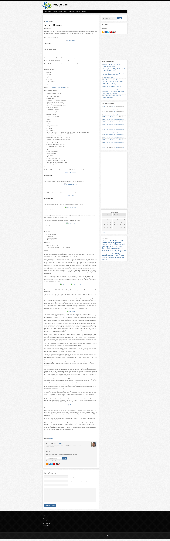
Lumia (105, 252)
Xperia (104, 259)
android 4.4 (120, 240)
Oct (120, 109)
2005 (104, 147)
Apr (111, 109)
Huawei (104, 250)
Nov (121, 109)
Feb (107, 116)
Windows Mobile (110, 257)
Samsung (116, 253)
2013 (104, 127)
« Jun (103, 232)
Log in (43, 518)
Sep (118, 119)
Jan (106, 116)
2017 (104, 116)
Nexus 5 (118, 252)
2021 (104, 114)
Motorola (110, 252)
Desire (112, 245)
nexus (114, 252)
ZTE (107, 259)
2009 (104, 137)
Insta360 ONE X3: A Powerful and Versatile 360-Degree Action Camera (113, 92)
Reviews (55, 11)
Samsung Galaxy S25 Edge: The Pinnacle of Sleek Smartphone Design (114, 69)
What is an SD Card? (108, 77)
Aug (117, 109)
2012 (104, 129)
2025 (104, 106)
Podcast (65, 11)
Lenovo (124, 250)
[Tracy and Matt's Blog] (47, 8)
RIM (111, 254)
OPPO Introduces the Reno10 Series (112, 86)
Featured (119, 244)
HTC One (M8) (112, 248)
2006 (104, 144)
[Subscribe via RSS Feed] (47, 464)
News (49, 11)
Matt (47, 21)
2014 (104, 124)
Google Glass (115, 247)
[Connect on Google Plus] (57, 464)
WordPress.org (46, 525)
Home (45, 11)
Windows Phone (119, 257)
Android (113, 240)
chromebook (106, 245)
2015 (104, 121)
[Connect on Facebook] (50, 464)
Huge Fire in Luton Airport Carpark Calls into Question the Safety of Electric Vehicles (114, 80)
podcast (108, 254)
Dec (123, 119)
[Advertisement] (107, 5)
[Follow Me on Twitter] (52, 464)
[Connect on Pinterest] (54, 464)
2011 (104, 132)
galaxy (104, 247)
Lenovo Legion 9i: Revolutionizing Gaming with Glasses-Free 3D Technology (114, 73)
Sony (111, 256)
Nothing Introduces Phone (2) (110, 89)
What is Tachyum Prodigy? (109, 84)
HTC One (105, 248)
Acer (103, 241)
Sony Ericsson (117, 255)
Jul (115, 109)
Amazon (107, 240)
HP (119, 247)
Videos (60, 11)
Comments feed (46, 523)
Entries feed (45, 520)
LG (103, 252)
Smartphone (106, 256)
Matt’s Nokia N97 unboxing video (57, 87)
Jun (114, 106)
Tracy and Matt (60, 4)
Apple (104, 242)
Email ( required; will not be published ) (78, 481)
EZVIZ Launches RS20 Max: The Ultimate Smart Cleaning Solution (113, 65)
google (109, 247)
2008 (104, 139)
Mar (109, 116)
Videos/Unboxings (103, 535)
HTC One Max (119, 248)
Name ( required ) (72, 477)
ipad (109, 250)
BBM (112, 242)
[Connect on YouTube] (59, 464)
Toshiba (104, 257)
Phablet (104, 254)
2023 (104, 109)
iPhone (112, 250)
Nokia (123, 252)
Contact (78, 11)
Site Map (84, 11)
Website (70, 485)
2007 (104, 142)
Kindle (116, 250)
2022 (104, 111)
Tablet (122, 256)
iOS (107, 250)
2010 (104, 134)
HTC (122, 246)
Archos (108, 242)
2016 (104, 119)
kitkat (120, 250)
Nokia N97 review (53, 25)
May (112, 106)
